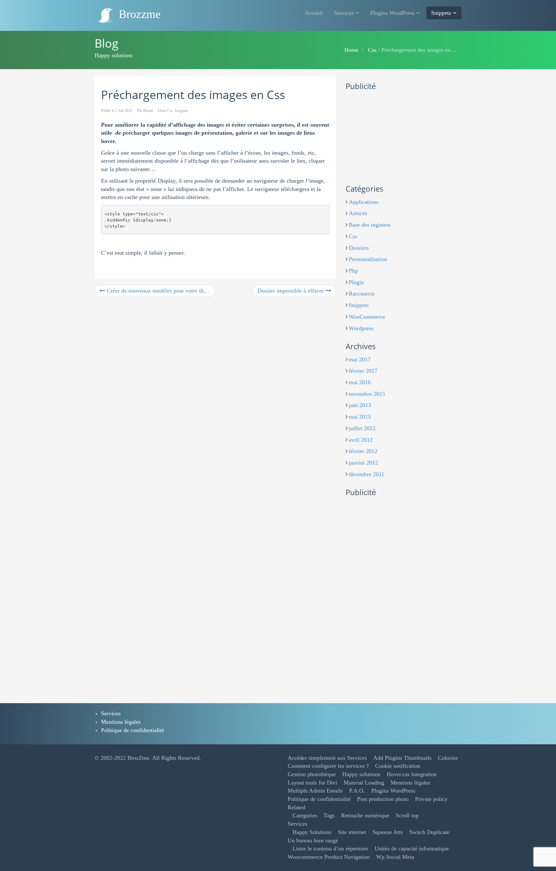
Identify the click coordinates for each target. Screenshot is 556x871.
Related (296, 807)
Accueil (314, 13)
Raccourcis (362, 293)
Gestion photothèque (312, 774)
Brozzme (138, 14)
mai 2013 (360, 416)
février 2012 (363, 451)
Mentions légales (121, 722)
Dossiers (359, 248)
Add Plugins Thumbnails (402, 758)
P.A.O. (357, 790)
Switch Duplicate (429, 832)
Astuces (358, 213)
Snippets (442, 13)
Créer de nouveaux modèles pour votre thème (159, 290)
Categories (304, 815)
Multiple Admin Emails (315, 790)
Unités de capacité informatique (412, 848)
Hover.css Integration (412, 774)
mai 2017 (360, 359)
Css (372, 50)
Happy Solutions (311, 832)
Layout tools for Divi (312, 782)
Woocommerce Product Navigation (329, 857)
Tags (329, 815)
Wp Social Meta (395, 857)
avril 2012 (361, 440)
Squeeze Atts (388, 832)
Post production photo (383, 799)
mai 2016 (360, 382)
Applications (363, 202)
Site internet (352, 832)
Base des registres (370, 225)
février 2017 (363, 370)
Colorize (448, 758)
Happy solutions (361, 774)
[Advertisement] (394, 135)
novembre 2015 (367, 394)
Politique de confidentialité (132, 730)
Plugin (356, 282)
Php (353, 271)
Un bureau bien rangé (313, 840)
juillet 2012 (362, 428)
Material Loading (364, 782)
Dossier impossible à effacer (291, 290)
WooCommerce (367, 316)
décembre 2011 (366, 474)
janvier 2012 (363, 462)
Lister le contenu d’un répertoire (330, 848)
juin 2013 (360, 405)
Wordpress (361, 328)
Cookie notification (397, 766)
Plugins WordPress (393, 13)
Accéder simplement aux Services (327, 758)
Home (351, 50)
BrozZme (138, 758)
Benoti (148, 110)
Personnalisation (368, 259)
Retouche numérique (365, 815)
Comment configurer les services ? (328, 766)
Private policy (431, 799)
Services (344, 13)
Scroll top (407, 815)
